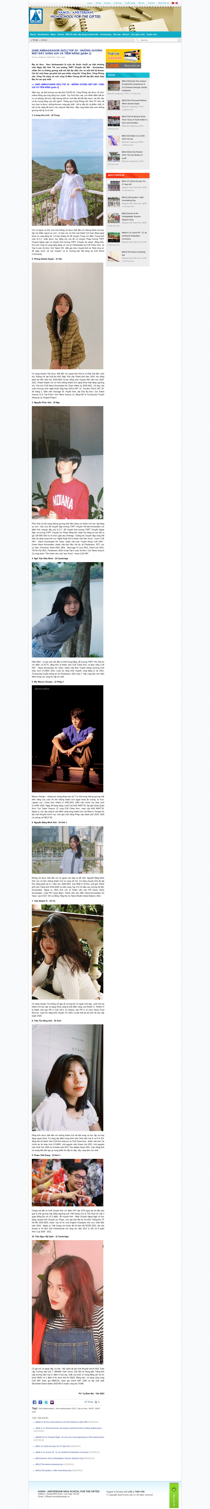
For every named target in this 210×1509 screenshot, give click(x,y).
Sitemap (117, 3)
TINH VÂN (139, 1492)
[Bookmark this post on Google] (40, 1404)
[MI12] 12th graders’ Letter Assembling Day (53, 1470)
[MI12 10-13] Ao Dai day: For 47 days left (52, 1446)
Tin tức (35, 40)
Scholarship (105, 34)
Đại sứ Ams (82, 1408)
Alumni (125, 34)
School (60, 34)
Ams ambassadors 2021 (66, 1408)
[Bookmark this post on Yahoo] (52, 1404)
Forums (107, 3)
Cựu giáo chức (138, 34)
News (53, 34)
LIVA (130, 1492)
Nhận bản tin (163, 3)
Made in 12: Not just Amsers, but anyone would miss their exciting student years (69, 1428)
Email (98, 3)
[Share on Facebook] (34, 1404)
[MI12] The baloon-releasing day (49, 1464)
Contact (151, 3)
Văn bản (117, 34)
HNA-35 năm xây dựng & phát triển (81, 34)
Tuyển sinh (152, 34)
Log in (90, 3)
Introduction (43, 34)
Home (33, 34)
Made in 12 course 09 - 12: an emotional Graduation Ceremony (62, 1452)
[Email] (102, 1402)
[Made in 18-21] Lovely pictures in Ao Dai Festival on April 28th (62, 1422)
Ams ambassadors (46, 1408)
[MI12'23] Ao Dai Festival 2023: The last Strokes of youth (132, 155)
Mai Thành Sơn (135, 187)
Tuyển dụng (130, 3)
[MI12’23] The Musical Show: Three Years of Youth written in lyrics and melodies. (134, 119)
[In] (103, 1402)
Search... (144, 40)
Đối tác (141, 3)
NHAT (91, 1408)
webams (42, 57)
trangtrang (119, 93)
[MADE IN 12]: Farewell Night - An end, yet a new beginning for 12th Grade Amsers (70, 1437)
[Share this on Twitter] (46, 1404)
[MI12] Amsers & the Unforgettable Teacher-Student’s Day (59, 1458)
